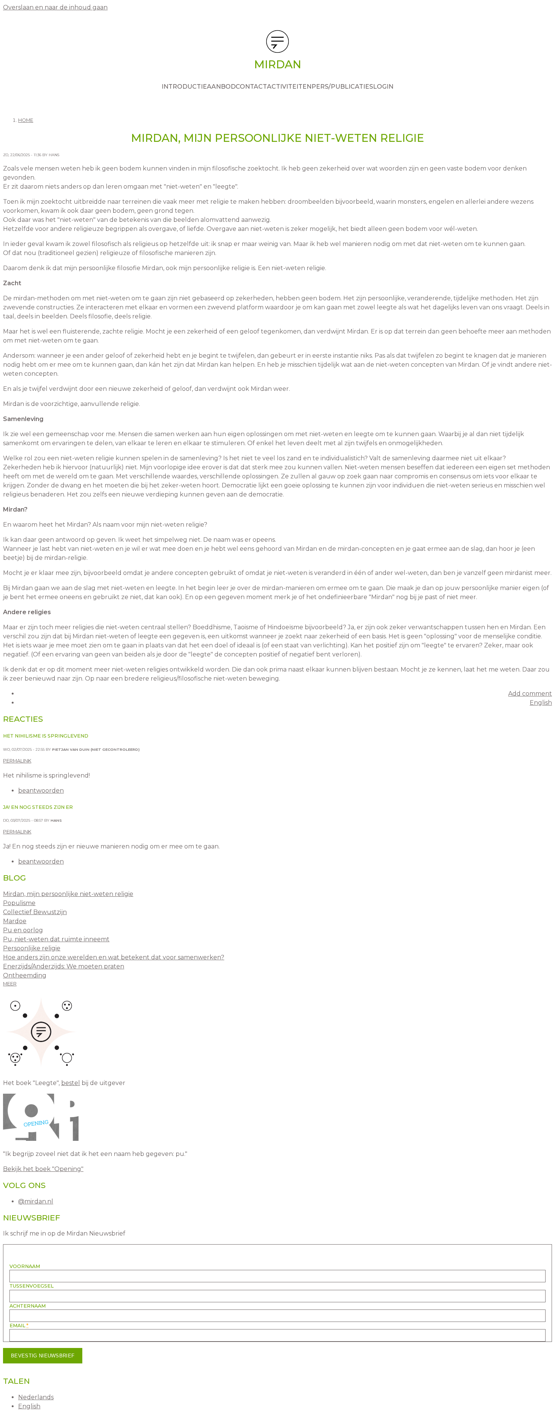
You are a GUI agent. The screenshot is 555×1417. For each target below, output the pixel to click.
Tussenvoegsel (31, 1286)
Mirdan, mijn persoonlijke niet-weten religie (68, 894)
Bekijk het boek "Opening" (43, 1169)
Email (18, 1325)
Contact (251, 86)
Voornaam (24, 1266)
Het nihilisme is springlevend (45, 736)
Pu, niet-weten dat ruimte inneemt (56, 939)
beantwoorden (41, 790)
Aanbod (221, 86)
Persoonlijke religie (31, 948)
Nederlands (36, 1397)
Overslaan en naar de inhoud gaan (55, 7)
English (541, 702)
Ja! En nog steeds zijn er (38, 807)
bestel (70, 1083)
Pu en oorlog (23, 930)
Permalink (17, 761)
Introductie (184, 86)
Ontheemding (24, 975)
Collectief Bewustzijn (35, 912)
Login (383, 86)
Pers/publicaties (342, 86)
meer (10, 984)
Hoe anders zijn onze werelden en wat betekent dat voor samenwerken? (113, 957)
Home (25, 120)
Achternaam (27, 1306)
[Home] (277, 42)
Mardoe (14, 921)
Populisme (19, 903)
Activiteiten (289, 86)
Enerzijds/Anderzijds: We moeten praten (63, 966)
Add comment (530, 693)
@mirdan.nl (35, 1201)
